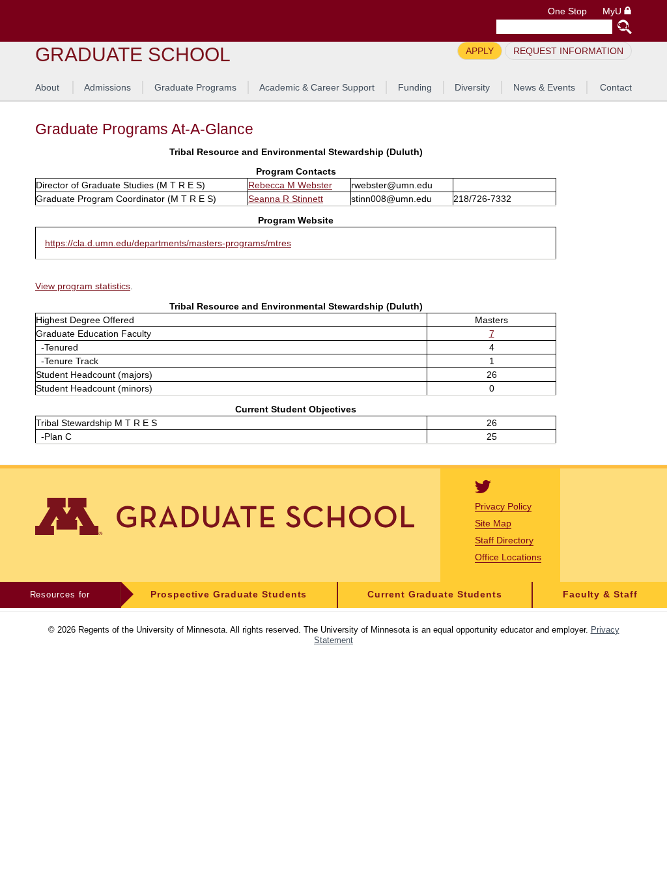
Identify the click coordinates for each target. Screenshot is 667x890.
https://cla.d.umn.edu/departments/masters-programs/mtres (168, 243)
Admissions (107, 87)
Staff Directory (504, 540)
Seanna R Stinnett (285, 199)
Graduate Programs (195, 87)
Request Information (568, 51)
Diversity (472, 87)
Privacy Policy (503, 506)
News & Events (544, 87)
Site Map (493, 523)
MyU (613, 11)
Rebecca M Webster (290, 185)
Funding (415, 87)
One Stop (567, 11)
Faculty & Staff (600, 594)
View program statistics (82, 286)
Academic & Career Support (317, 87)
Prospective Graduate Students (228, 594)
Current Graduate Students (434, 594)
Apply (480, 51)
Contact (616, 87)
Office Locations (508, 557)
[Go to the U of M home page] (129, 20)
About (47, 87)
